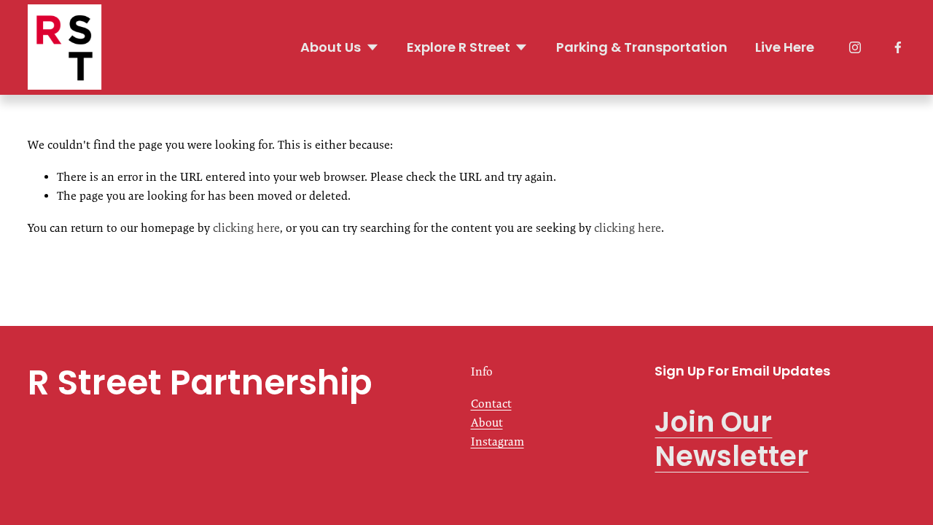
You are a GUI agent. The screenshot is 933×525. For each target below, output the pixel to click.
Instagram (497, 441)
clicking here (246, 228)
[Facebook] (898, 47)
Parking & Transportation (641, 47)
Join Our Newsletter (731, 439)
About (487, 422)
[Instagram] (855, 47)
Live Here (784, 47)
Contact (491, 404)
